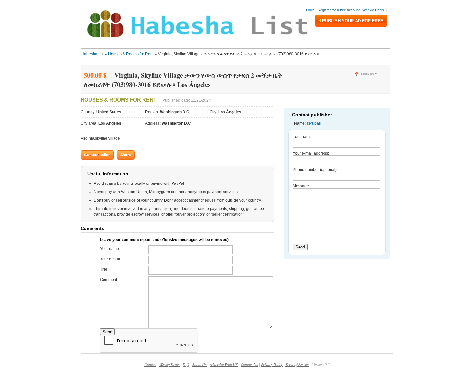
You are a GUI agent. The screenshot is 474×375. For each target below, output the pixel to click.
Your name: (110, 249)
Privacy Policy (272, 364)
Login (310, 10)
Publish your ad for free (352, 20)
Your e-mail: (110, 259)
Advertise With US (224, 364)
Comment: (109, 279)
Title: (104, 269)
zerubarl (314, 123)
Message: (301, 186)
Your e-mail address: (311, 153)
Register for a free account (339, 10)
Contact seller (97, 155)
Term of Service (297, 364)
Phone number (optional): (315, 169)
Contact (150, 364)
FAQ (186, 364)
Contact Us (249, 364)
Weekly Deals (373, 10)
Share (125, 155)
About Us (199, 364)
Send (107, 331)
